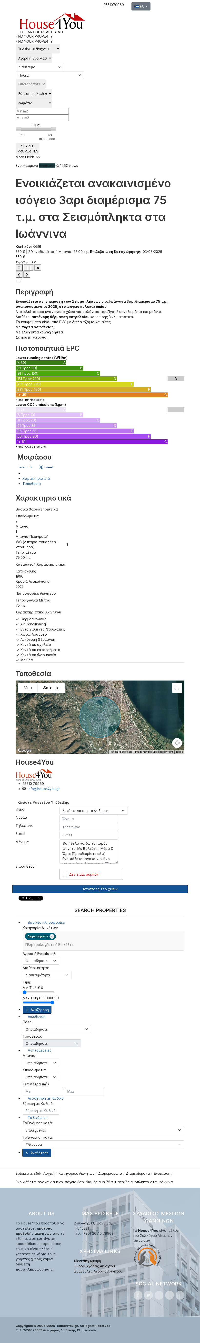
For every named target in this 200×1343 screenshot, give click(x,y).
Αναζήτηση (40, 1010)
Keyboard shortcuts (121, 752)
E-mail (20, 834)
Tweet (48, 467)
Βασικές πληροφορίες (46, 922)
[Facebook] (138, 1295)
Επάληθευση (26, 866)
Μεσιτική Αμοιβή (87, 1261)
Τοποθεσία (31, 483)
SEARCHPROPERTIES (28, 148)
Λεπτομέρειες (39, 1050)
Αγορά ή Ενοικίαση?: (39, 954)
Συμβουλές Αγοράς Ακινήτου (98, 1271)
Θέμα (20, 809)
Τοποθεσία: (32, 1036)
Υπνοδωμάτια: (35, 1070)
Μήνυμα (22, 842)
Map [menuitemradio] (28, 687)
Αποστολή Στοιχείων (100, 889)
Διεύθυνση (36, 1016)
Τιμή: (36, 125)
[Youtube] (169, 1295)
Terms (179, 752)
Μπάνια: (29, 1055)
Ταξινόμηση (37, 1117)
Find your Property (34, 41)
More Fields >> (28, 157)
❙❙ (28, 268)
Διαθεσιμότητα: (36, 968)
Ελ (142, 6)
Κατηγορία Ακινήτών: (40, 928)
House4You (35, 762)
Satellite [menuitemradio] (51, 687)
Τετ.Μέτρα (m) (36, 1084)
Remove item (52, 936)
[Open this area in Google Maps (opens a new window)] (25, 750)
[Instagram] (159, 1295)
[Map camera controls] (177, 743)
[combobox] (103, 941)
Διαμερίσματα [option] (36, 936)
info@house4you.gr (44, 789)
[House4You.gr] (52, 23)
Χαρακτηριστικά (36, 478)
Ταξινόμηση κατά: (38, 1123)
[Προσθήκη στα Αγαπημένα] (18, 280)
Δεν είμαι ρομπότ (84, 874)
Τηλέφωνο (24, 825)
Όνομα (21, 817)
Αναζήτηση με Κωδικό (45, 1098)
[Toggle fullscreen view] (177, 688)
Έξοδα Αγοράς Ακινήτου (94, 1266)
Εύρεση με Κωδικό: (38, 1104)
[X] (148, 1295)
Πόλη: (27, 1022)
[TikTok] (180, 1295)
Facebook (25, 467)
